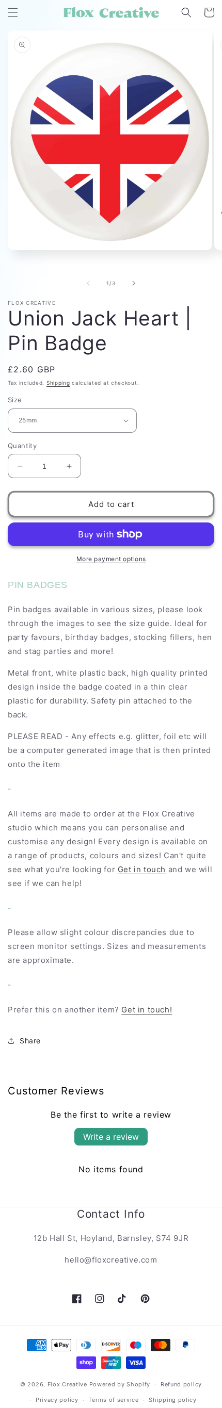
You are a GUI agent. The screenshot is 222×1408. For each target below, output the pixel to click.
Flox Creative (67, 1383)
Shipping (58, 383)
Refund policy (181, 1384)
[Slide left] (88, 283)
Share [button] (30, 1040)
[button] (13, 12)
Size (15, 400)
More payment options (111, 559)
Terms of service (113, 1399)
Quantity (22, 445)
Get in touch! (146, 1009)
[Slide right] (133, 283)
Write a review (111, 1137)
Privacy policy (57, 1399)
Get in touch (142, 869)
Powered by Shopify (120, 1383)
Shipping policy (173, 1399)
